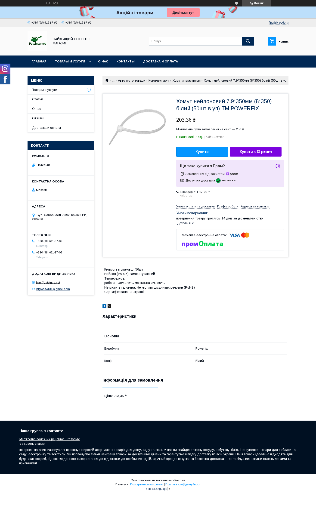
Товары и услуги (70, 61)
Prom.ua (179, 480)
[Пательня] (37, 49)
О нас (103, 61)
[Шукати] (248, 41)
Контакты (126, 61)
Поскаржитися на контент (146, 484)
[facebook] (104, 307)
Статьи (37, 99)
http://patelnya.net (48, 282)
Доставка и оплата (160, 61)
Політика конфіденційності (183, 484)
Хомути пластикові (187, 80)
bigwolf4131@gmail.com (53, 289)
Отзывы (38, 118)
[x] (109, 307)
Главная (39, 61)
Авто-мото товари (131, 80)
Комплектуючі (159, 80)
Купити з (248, 152)
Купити (202, 152)
